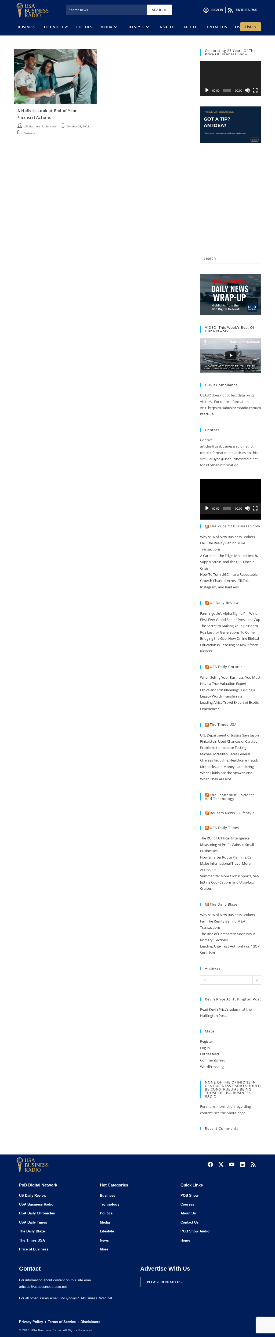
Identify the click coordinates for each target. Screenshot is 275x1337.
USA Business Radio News (40, 126)
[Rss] (253, 1164)
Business (29, 133)
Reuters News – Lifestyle (232, 812)
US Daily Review (224, 602)
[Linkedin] (242, 1164)
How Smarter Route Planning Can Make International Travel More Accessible (227, 863)
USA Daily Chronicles (229, 666)
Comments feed (213, 1060)
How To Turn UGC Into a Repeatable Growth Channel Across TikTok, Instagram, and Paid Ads (229, 580)
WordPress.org (212, 1066)
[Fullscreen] (255, 90)
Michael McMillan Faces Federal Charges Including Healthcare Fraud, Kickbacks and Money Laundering (229, 760)
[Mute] (247, 90)
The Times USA (223, 724)
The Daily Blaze (223, 904)
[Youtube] (231, 1164)
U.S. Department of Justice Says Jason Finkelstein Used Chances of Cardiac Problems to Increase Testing (229, 741)
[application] (230, 78)
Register (206, 1041)
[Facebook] (210, 1164)
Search (159, 10)
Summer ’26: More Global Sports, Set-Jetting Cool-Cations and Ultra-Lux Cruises (229, 882)
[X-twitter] (221, 1164)
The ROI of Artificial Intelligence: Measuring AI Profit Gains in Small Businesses (227, 844)
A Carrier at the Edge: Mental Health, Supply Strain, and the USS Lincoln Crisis (229, 562)
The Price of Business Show (235, 526)
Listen (250, 26)
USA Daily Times (224, 827)
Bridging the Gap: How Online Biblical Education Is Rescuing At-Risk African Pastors (229, 644)
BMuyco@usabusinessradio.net (232, 458)
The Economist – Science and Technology (230, 796)
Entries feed (209, 1054)
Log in (205, 1047)
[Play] (207, 90)
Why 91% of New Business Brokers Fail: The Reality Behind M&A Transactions (227, 543)
